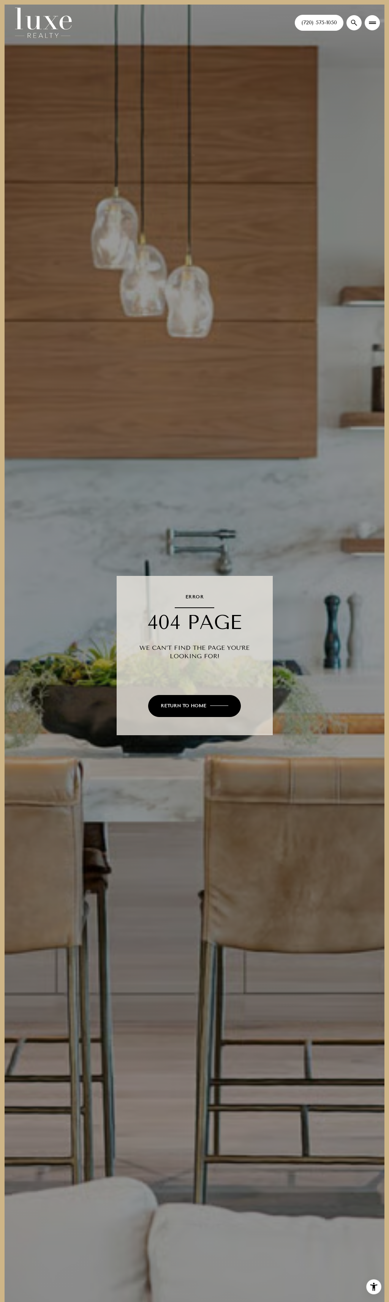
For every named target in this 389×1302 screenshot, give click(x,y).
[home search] (354, 22)
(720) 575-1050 (319, 22)
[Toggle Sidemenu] (372, 22)
